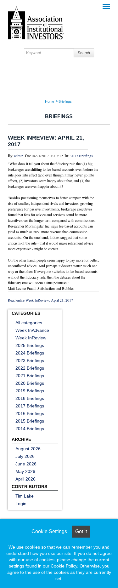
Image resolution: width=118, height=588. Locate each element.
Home (49, 101)
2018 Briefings (29, 398)
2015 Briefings (29, 421)
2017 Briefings (81, 155)
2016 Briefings (29, 413)
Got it (81, 531)
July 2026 (25, 456)
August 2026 (28, 448)
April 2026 (25, 478)
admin (18, 155)
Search (84, 52)
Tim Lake (24, 496)
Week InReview (30, 337)
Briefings (65, 101)
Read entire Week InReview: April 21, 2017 (40, 300)
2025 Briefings (29, 345)
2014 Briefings (29, 428)
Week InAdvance (32, 330)
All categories (28, 322)
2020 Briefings (29, 383)
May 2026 (25, 471)
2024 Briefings (29, 352)
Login (20, 503)
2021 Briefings (29, 375)
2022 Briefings (29, 368)
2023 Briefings (29, 360)
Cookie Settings (49, 531)
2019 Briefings (29, 390)
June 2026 (26, 463)
